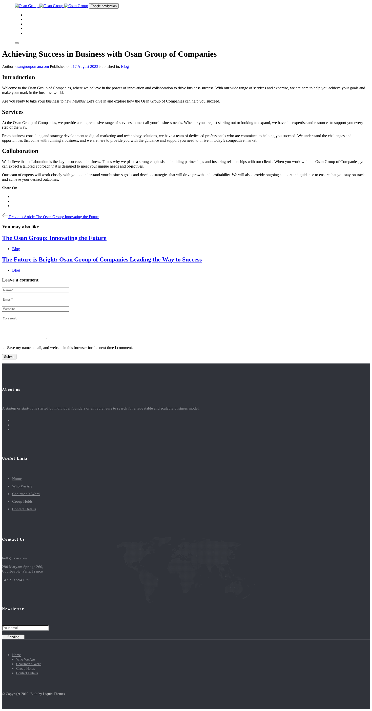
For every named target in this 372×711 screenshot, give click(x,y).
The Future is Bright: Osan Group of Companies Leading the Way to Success (102, 259)
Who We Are (22, 486)
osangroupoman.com (32, 66)
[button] (17, 43)
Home (17, 479)
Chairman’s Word (26, 494)
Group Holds (22, 501)
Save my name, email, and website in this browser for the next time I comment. (70, 348)
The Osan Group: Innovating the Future (54, 238)
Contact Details (24, 509)
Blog (125, 66)
